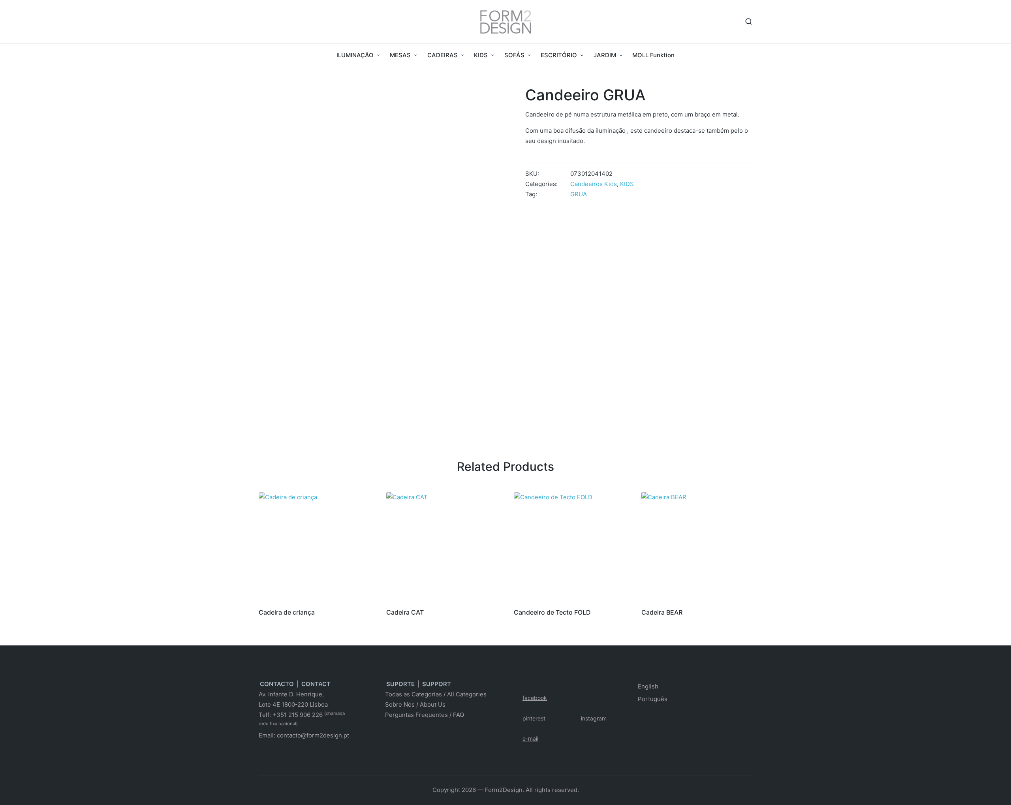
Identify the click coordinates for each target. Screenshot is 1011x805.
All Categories (467, 694)
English (648, 686)
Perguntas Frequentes (416, 714)
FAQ (458, 714)
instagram (594, 718)
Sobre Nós (400, 704)
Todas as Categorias (413, 694)
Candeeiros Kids (593, 184)
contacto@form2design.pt (313, 735)
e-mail (530, 738)
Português (652, 699)
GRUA (578, 194)
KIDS (627, 184)
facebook (534, 697)
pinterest (533, 718)
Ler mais (313, 600)
